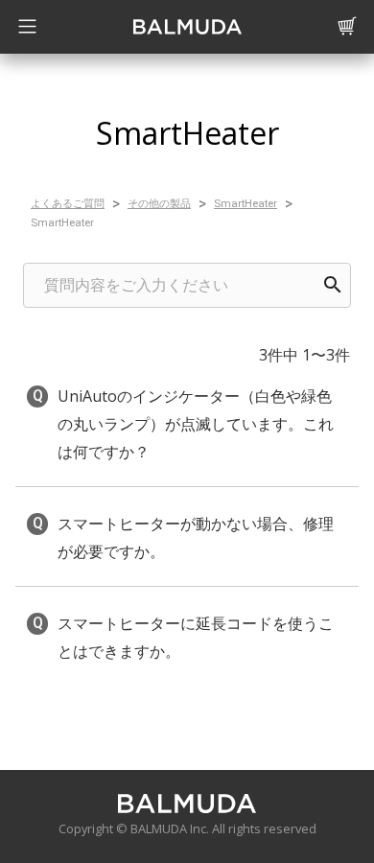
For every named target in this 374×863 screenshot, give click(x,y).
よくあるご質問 (68, 204)
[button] (187, 424)
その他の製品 (159, 204)
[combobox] (187, 285)
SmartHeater (245, 204)
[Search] (333, 285)
